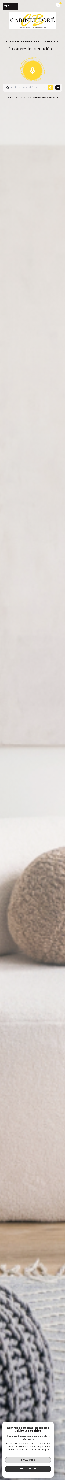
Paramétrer (28, 1459)
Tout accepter (28, 1468)
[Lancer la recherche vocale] (32, 69)
